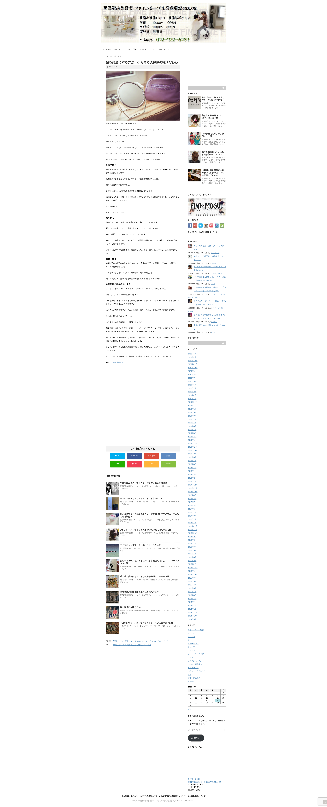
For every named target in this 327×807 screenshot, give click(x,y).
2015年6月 (192, 588)
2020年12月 (192, 361)
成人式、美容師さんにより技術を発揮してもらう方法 (144, 576)
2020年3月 (192, 392)
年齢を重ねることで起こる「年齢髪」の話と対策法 (143, 483)
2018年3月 (192, 474)
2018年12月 (192, 443)
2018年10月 (192, 450)
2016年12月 (192, 526)
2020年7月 (192, 378)
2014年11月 (192, 612)
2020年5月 (192, 385)
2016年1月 (192, 564)
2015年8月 (192, 581)
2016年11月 (192, 530)
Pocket (135, 464)
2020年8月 (192, 374)
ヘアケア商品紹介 (195, 664)
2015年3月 (192, 599)
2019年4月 (192, 430)
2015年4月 (192, 595)
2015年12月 (192, 568)
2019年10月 (192, 409)
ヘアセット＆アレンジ (197, 671)
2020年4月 (192, 388)
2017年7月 (192, 502)
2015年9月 (192, 578)
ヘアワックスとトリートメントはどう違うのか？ (142, 498)
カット (220, 273)
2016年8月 (192, 540)
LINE (117, 464)
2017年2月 (192, 519)
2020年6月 (192, 381)
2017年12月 (192, 485)
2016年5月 (192, 550)
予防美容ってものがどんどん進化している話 (132, 645)
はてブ (168, 455)
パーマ (213, 284)
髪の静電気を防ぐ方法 (130, 607)
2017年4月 (192, 512)
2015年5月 (192, 592)
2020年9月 (192, 371)
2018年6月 (192, 464)
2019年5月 (192, 426)
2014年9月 (192, 619)
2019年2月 (192, 437)
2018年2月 (192, 478)
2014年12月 (192, 609)
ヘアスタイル (193, 668)
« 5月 (190, 709)
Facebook (135, 455)
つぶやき (113, 362)
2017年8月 (192, 499)
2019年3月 (192, 433)
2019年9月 (192, 412)
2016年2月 (192, 561)
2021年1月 (192, 357)
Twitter (118, 455)
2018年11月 (192, 447)
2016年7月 (192, 543)
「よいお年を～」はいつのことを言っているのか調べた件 (146, 623)
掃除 (119, 362)
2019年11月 (192, 406)
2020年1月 (192, 399)
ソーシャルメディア (196, 654)
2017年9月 (192, 495)
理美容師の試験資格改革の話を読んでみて (139, 592)
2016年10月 (192, 533)
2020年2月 (192, 395)
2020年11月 (192, 364)
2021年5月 (192, 354)
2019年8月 (192, 416)
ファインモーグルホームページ (114, 49)
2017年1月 (192, 523)
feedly (169, 464)
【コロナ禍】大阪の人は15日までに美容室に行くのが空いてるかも (213, 172)
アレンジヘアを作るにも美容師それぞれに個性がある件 (145, 530)
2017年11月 (192, 488)
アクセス (152, 49)
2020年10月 (192, 368)
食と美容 (191, 681)
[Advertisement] (127, 387)
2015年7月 (192, 585)
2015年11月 (192, 571)
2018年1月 (192, 481)
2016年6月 (192, 547)
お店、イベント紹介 (196, 630)
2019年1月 (192, 440)
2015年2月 (192, 602)
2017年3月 (192, 516)
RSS (152, 464)
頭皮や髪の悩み (194, 678)
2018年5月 (192, 468)
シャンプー (192, 647)
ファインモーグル (217, 294)
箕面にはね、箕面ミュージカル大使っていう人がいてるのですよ (141, 641)
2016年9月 (192, 537)
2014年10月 (192, 616)
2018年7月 (192, 461)
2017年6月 (192, 506)
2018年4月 (192, 471)
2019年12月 (192, 402)
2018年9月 (192, 454)
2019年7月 (192, 419)
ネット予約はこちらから (137, 49)
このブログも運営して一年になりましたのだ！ (141, 545)
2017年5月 (192, 509)
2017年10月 (192, 492)
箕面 (189, 675)
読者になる (196, 738)
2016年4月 (192, 554)
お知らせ (191, 633)
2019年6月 (192, 423)
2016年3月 (192, 557)
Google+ (152, 455)
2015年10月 (192, 574)
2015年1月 (192, 605)
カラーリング (215, 253)
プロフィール (163, 49)
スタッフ (191, 650)
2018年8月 (192, 457)
